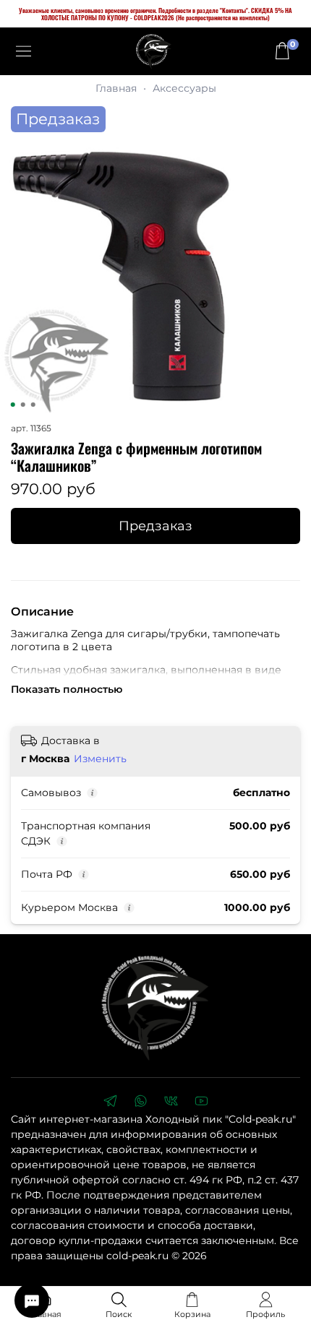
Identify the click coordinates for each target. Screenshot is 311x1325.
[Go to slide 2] (23, 404)
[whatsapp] (140, 1102)
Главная (116, 88)
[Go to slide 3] (33, 404)
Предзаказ (155, 525)
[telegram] (110, 1102)
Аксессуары (184, 88)
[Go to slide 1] (13, 404)
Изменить (100, 758)
